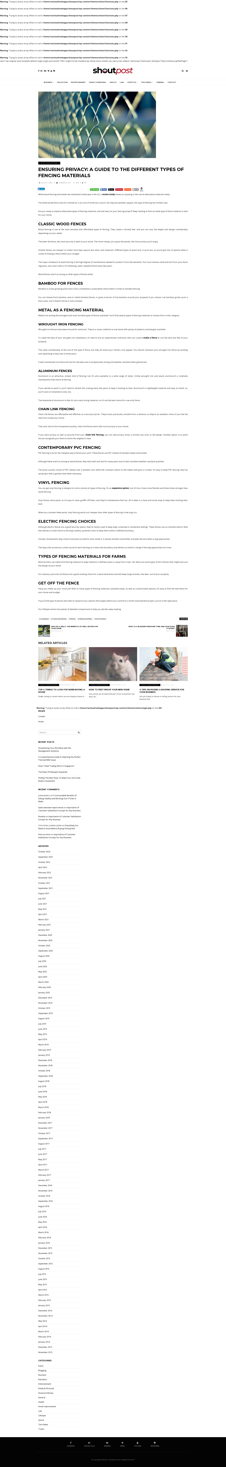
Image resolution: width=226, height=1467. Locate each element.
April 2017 (42, 1165)
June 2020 (42, 966)
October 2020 (44, 946)
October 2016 (44, 1196)
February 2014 (44, 1337)
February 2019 (44, 1050)
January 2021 (44, 930)
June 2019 (42, 1029)
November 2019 (45, 1003)
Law (122, 82)
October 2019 (44, 1008)
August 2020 (43, 956)
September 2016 (45, 1201)
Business (48, 82)
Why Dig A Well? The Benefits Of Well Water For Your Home (74, 629)
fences (73, 619)
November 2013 (45, 1352)
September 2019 (45, 1013)
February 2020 (44, 987)
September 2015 (45, 1264)
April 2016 (42, 1227)
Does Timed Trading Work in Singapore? (56, 766)
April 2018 (42, 1102)
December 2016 (45, 1185)
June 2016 (42, 1217)
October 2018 (44, 1071)
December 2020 (45, 935)
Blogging (42, 1370)
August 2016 (43, 1206)
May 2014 (42, 1321)
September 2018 (45, 1076)
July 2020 (42, 961)
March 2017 (43, 1170)
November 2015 (45, 1253)
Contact (172, 82)
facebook (71, 1446)
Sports (41, 1420)
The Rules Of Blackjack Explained (52, 772)
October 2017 (44, 1133)
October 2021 (44, 883)
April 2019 (42, 1039)
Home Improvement (49, 163)
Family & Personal (97, 82)
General (160, 82)
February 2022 (44, 872)
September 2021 (45, 888)
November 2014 (45, 1316)
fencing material (85, 619)
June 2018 (42, 1092)
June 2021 (42, 904)
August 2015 (43, 1269)
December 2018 (45, 1060)
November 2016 (45, 1191)
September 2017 (45, 1138)
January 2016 (44, 1243)
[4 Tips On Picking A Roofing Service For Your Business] (163, 664)
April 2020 (42, 977)
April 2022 (42, 867)
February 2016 (44, 1238)
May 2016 (42, 1222)
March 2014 (43, 1331)
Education (62, 82)
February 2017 (44, 1175)
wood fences (101, 619)
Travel (41, 1429)
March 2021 (43, 919)
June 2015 (42, 1279)
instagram (155, 1446)
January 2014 (44, 1342)
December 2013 (45, 1347)
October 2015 (44, 1258)
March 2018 (43, 1107)
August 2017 (43, 1144)
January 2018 (44, 1118)
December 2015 (45, 1248)
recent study (108, 194)
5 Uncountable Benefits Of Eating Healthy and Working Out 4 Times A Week (57, 798)
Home (41, 722)
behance (107, 1446)
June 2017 (42, 1154)
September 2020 (45, 951)
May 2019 (42, 1034)
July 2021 (42, 899)
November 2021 (45, 878)
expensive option (120, 488)
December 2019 (45, 998)
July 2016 (42, 1211)
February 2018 (44, 1112)
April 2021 (42, 914)
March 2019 (43, 1045)
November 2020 (45, 940)
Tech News (146, 82)
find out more (44, 834)
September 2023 (45, 857)
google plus (89, 1446)
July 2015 (42, 1274)
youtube (137, 1446)
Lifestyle (131, 82)
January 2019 (44, 1055)
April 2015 (42, 1290)
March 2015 (43, 1295)
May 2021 (42, 909)
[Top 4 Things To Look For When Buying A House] (62, 664)
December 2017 (45, 1123)
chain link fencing (94, 434)
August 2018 (43, 1081)
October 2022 (44, 862)
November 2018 (45, 1065)
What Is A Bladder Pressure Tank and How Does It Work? (151, 629)
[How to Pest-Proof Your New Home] (113, 664)
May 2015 (42, 1284)
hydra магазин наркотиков (50, 807)
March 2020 (43, 982)
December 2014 (45, 1311)
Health (113, 82)
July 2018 (42, 1086)
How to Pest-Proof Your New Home (109, 690)
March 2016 (43, 1232)
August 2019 (43, 1018)
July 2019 (42, 1024)
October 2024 (44, 852)
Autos (40, 1366)
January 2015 (44, 1305)
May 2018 (42, 1097)
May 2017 (42, 1159)
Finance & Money (45, 1393)
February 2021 (44, 925)
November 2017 (45, 1128)
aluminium (45, 619)
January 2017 (44, 1180)
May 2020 (42, 972)
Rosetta (41, 816)
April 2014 (42, 1326)
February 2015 (44, 1300)
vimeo (122, 1446)
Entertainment (78, 82)
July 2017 (42, 1149)
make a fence (150, 337)
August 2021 (43, 893)
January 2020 (44, 992)
